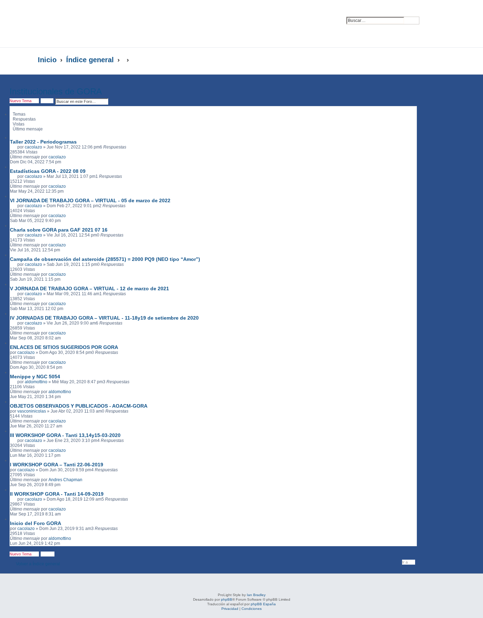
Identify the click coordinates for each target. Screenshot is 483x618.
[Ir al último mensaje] (69, 156)
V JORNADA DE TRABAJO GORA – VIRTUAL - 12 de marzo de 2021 (89, 288)
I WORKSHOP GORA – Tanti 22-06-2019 (56, 464)
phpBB (226, 599)
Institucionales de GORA (56, 91)
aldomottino (36, 381)
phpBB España (263, 604)
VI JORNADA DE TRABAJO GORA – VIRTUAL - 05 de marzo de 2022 (90, 200)
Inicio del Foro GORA (35, 523)
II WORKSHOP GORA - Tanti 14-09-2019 (57, 494)
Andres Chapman (65, 479)
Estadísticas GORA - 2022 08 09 (48, 171)
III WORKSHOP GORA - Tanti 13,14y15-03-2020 (65, 435)
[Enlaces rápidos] (430, 60)
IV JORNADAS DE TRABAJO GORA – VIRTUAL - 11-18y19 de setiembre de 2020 (104, 318)
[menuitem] (430, 16)
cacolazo (33, 147)
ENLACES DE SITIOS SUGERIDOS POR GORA (64, 347)
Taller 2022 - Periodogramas (43, 142)
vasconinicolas (31, 411)
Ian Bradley (256, 595)
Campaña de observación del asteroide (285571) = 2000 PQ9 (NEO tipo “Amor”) (105, 259)
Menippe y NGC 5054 (35, 376)
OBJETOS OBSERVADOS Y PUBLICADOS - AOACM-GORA (78, 406)
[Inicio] (106, 24)
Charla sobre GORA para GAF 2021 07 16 (58, 230)
